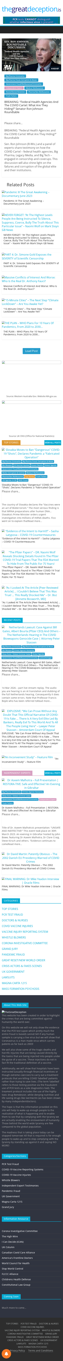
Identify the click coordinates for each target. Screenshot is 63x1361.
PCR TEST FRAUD (12, 914)
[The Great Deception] (14, 1012)
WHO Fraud (23, 480)
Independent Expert (14, 88)
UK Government (11, 1196)
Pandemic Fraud (11, 1191)
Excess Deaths (37, 465)
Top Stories (29, 476)
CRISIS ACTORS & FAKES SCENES (22, 966)
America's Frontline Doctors (17, 1257)
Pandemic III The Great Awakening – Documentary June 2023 (24, 202)
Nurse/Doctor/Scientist (15, 92)
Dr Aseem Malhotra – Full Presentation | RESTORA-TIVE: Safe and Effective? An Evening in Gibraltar (30, 809)
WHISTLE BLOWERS (14, 937)
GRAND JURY (10, 949)
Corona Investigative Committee (20, 1231)
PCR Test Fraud (10, 1164)
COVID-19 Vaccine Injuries (16, 1174)
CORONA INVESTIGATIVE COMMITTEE (25, 943)
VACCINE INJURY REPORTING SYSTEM (25, 932)
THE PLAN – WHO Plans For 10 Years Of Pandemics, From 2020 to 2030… (25, 333)
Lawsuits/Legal (46, 658)
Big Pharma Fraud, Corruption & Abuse (21, 80)
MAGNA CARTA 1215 (14, 983)
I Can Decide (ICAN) (13, 1241)
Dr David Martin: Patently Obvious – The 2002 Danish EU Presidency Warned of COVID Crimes (28, 866)
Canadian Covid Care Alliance (18, 1252)
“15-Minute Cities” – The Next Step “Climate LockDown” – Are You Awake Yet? (28, 310)
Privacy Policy (17, 1350)
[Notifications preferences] (6, 1353)
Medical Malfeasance (34, 88)
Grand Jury (8, 1207)
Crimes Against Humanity (24, 650)
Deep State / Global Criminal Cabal (16, 654)
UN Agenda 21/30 (9, 480)
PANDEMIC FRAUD (13, 954)
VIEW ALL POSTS (53, 442)
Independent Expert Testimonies (20, 1185)
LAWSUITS (8, 977)
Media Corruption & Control (13, 473)
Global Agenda (50, 465)
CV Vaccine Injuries (21, 465)
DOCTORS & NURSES (15, 920)
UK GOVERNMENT (13, 972)
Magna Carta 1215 (12, 1201)
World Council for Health (16, 1263)
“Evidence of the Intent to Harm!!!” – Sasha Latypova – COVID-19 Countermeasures (31, 540)
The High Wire (10, 1236)
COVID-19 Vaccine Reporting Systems (22, 1169)
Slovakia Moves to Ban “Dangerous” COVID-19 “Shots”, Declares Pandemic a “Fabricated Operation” (31, 486)
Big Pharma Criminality (15, 76)
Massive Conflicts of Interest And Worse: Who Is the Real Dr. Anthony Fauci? (30, 287)
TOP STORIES (10, 909)
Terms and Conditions (40, 1350)
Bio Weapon (7, 465)
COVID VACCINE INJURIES (17, 926)
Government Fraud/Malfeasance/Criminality (23, 84)
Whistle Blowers (11, 1180)
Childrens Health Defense (16, 1279)
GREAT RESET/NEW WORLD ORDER (23, 960)
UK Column (8, 1247)
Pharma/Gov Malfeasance (39, 92)
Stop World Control (12, 1268)
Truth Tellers (11, 96)
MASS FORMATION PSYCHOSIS (20, 989)
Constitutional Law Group (16, 1284)
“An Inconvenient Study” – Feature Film (30, 760)
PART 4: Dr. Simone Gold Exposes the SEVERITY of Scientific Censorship (31, 265)
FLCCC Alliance (10, 1274)
